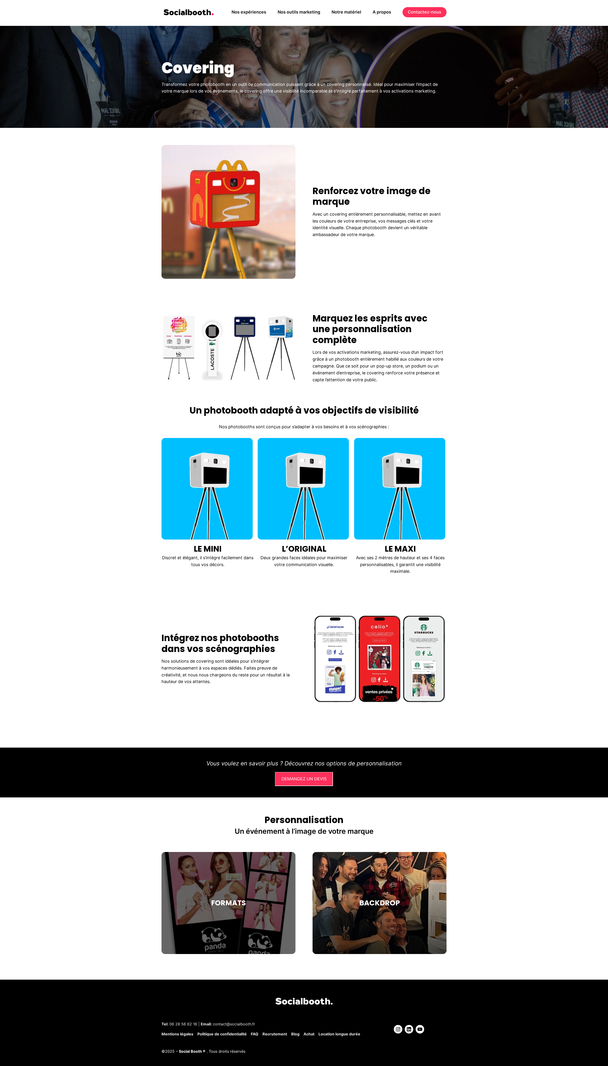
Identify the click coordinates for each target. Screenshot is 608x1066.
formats (228, 903)
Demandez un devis (304, 778)
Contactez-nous (424, 11)
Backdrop (379, 903)
